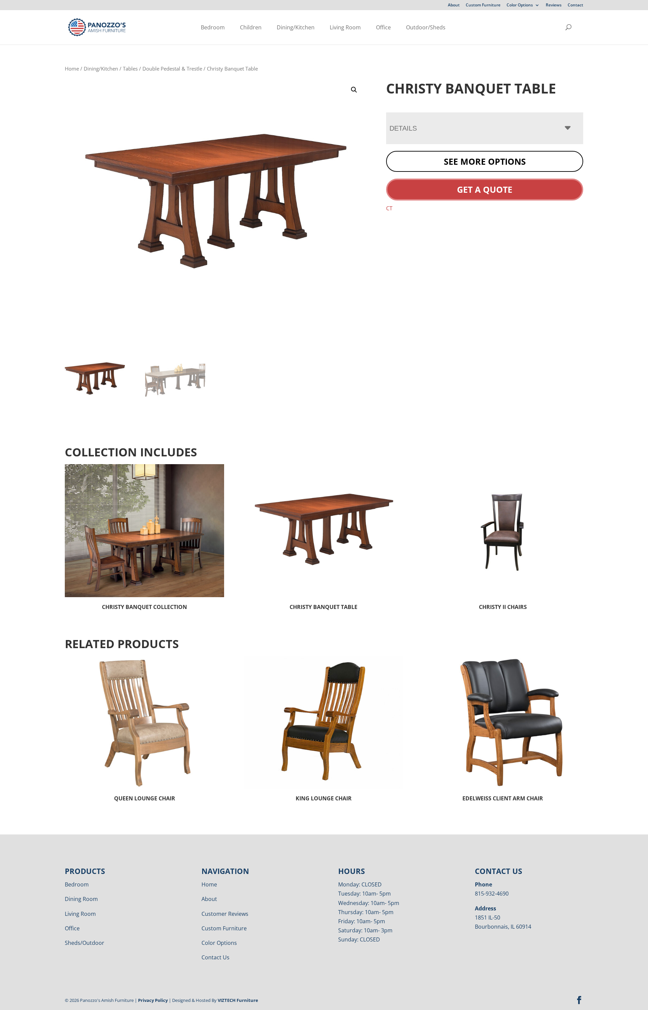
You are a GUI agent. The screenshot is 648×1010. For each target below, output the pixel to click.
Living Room (345, 27)
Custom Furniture (483, 5)
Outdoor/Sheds (426, 27)
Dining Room (81, 899)
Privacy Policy (153, 1000)
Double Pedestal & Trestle (172, 68)
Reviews (554, 5)
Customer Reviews (224, 914)
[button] (354, 90)
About (454, 5)
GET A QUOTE (484, 189)
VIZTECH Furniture (238, 1000)
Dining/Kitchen (296, 27)
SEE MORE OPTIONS (485, 161)
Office (383, 27)
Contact (575, 5)
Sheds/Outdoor (84, 943)
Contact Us (215, 957)
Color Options (520, 5)
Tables (130, 68)
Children (251, 27)
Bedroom (213, 27)
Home (72, 68)
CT (389, 208)
